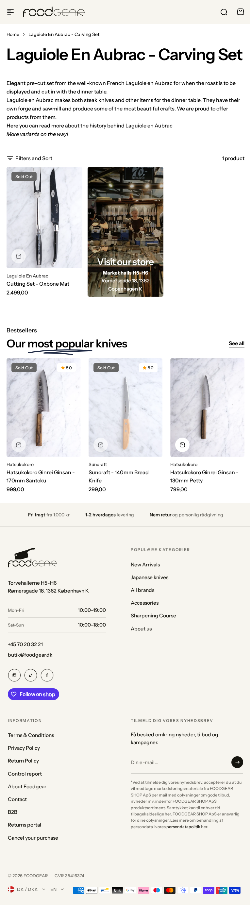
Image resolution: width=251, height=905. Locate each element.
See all (236, 343)
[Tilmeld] (237, 762)
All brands (142, 590)
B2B (12, 812)
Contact (17, 799)
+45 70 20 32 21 (25, 644)
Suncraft (98, 464)
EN (53, 889)
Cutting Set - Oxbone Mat (38, 283)
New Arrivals (145, 564)
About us (141, 629)
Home (13, 34)
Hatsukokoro (20, 464)
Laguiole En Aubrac (27, 276)
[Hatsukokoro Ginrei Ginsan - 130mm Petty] (207, 407)
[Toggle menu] (10, 12)
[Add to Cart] (182, 445)
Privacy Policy (24, 748)
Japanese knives (149, 577)
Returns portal (24, 825)
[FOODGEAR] (54, 12)
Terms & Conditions (31, 735)
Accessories (145, 603)
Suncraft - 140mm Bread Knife (119, 476)
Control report (25, 774)
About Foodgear (27, 786)
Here (12, 125)
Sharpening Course (153, 615)
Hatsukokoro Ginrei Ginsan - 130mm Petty (204, 476)
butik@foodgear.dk (30, 655)
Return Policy (23, 761)
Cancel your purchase (33, 838)
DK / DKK (27, 889)
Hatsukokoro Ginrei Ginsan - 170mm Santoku (41, 476)
